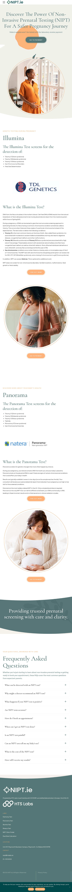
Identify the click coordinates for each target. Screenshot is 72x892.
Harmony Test (7, 817)
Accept (31, 889)
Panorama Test (8, 820)
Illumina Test (7, 824)
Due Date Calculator (9, 836)
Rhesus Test (7, 828)
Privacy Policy (42, 872)
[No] (70, 887)
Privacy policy (40, 889)
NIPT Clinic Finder (8, 832)
